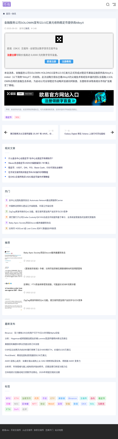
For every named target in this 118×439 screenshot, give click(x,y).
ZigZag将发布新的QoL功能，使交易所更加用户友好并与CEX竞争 (38, 211)
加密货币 (26, 398)
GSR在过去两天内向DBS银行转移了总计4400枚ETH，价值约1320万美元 (38, 350)
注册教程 (66, 61)
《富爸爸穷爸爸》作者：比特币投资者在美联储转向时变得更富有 (53, 268)
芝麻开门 (49, 430)
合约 (93, 398)
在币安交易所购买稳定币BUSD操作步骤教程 (28, 172)
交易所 (83, 398)
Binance (72, 398)
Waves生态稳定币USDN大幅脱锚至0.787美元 (28, 163)
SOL (17, 117)
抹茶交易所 (39, 430)
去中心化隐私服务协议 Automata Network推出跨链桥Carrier (36, 200)
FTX (8, 409)
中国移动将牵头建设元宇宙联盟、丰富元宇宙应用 (31, 206)
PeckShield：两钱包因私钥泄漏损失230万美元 (26, 355)
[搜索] (108, 4)
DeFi (16, 409)
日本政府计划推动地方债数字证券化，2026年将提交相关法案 (32, 372)
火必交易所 (27, 430)
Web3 (51, 404)
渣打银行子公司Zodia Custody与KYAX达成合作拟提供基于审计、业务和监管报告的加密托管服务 (52, 217)
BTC (8, 398)
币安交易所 (16, 430)
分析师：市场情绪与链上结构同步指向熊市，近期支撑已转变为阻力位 (36, 366)
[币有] (6, 4)
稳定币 (9, 117)
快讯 (14, 14)
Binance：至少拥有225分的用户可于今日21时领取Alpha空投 (32, 333)
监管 (60, 404)
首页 (8, 14)
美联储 (61, 398)
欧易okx (5, 430)
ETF (53, 398)
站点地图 (59, 430)
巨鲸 (8, 404)
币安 (45, 398)
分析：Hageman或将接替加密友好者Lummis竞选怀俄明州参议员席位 (36, 338)
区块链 (25, 404)
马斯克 (101, 404)
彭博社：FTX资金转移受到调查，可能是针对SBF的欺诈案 (50, 284)
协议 (42, 404)
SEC (16, 404)
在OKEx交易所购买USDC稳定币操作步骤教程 (28, 177)
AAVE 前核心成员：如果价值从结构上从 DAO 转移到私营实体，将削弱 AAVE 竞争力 (43, 361)
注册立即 (11, 55)
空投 (68, 404)
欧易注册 (51, 61)
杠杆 (25, 409)
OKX (84, 404)
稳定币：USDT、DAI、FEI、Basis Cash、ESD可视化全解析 (35, 167)
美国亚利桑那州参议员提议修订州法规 (22, 344)
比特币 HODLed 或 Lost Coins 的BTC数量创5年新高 (32, 228)
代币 (37, 398)
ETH (16, 398)
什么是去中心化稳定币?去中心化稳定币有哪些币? (30, 158)
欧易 (76, 404)
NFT (34, 404)
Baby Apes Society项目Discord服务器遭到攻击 (30, 223)
